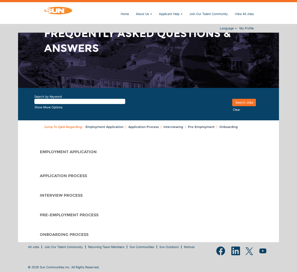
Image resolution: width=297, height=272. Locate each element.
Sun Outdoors (169, 247)
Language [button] (227, 28)
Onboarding (228, 127)
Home (125, 14)
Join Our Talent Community (208, 14)
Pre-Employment (201, 127)
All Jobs (33, 247)
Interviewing (173, 127)
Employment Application (104, 127)
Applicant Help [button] (169, 14)
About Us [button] (143, 14)
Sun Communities (142, 247)
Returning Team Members (106, 247)
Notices (189, 247)
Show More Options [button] (48, 107)
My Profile (246, 28)
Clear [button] (236, 109)
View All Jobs (244, 14)
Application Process (143, 127)
